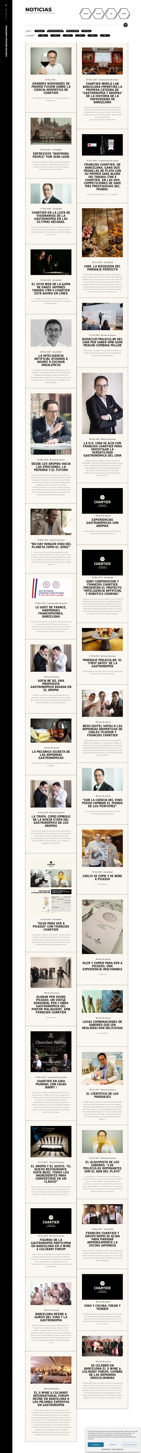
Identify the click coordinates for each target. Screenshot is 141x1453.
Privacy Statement (117, 1449)
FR (6, 15)
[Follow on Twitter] (6, 67)
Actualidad (57, 149)
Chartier (12, 12)
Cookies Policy (106, 1449)
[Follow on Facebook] (6, 63)
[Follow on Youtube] (6, 76)
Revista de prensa (108, 335)
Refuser (113, 1445)
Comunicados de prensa (108, 79)
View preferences (130, 1445)
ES (6, 12)
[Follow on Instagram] (6, 72)
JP (6, 17)
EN (6, 9)
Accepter (95, 1445)
